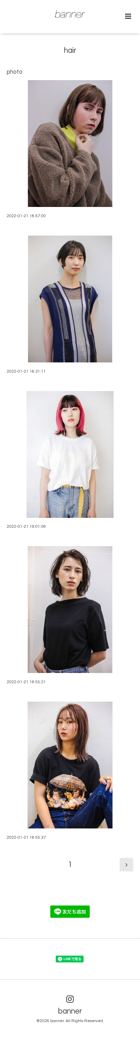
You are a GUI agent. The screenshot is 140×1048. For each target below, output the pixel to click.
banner (70, 1011)
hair (70, 51)
